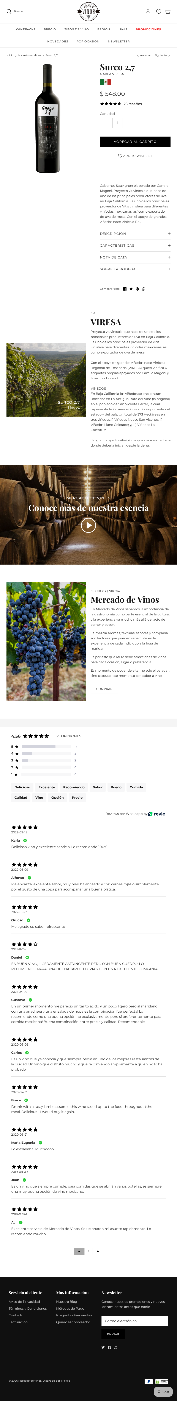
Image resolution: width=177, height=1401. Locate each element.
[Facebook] (109, 1347)
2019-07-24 (19, 1214)
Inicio (10, 55)
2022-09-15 (19, 832)
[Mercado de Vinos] (88, 11)
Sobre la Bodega (118, 269)
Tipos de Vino (77, 29)
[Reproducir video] (88, 525)
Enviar (113, 1334)
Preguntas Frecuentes (74, 1315)
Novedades (57, 41)
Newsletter (119, 41)
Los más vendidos (29, 55)
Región (103, 29)
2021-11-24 (18, 949)
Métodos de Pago (70, 1308)
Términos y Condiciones (28, 1308)
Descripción (113, 234)
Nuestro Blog (66, 1302)
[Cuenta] (147, 11)
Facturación (18, 1322)
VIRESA (118, 74)
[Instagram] (115, 1347)
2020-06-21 (19, 1134)
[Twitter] (103, 1347)
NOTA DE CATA (113, 257)
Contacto (16, 1315)
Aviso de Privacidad (24, 1302)
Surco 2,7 (52, 55)
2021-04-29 (19, 992)
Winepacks (25, 29)
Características (117, 245)
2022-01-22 (19, 912)
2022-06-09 (19, 870)
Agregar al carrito (135, 142)
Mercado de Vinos (29, 1380)
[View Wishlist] (158, 11)
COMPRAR (104, 689)
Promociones (148, 29)
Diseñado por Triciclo (56, 1380)
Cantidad (107, 114)
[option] (47, 119)
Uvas (123, 29)
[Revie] (156, 813)
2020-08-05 (19, 1044)
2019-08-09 (19, 1172)
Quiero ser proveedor (73, 1322)
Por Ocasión (88, 41)
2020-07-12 (19, 1092)
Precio (50, 29)
